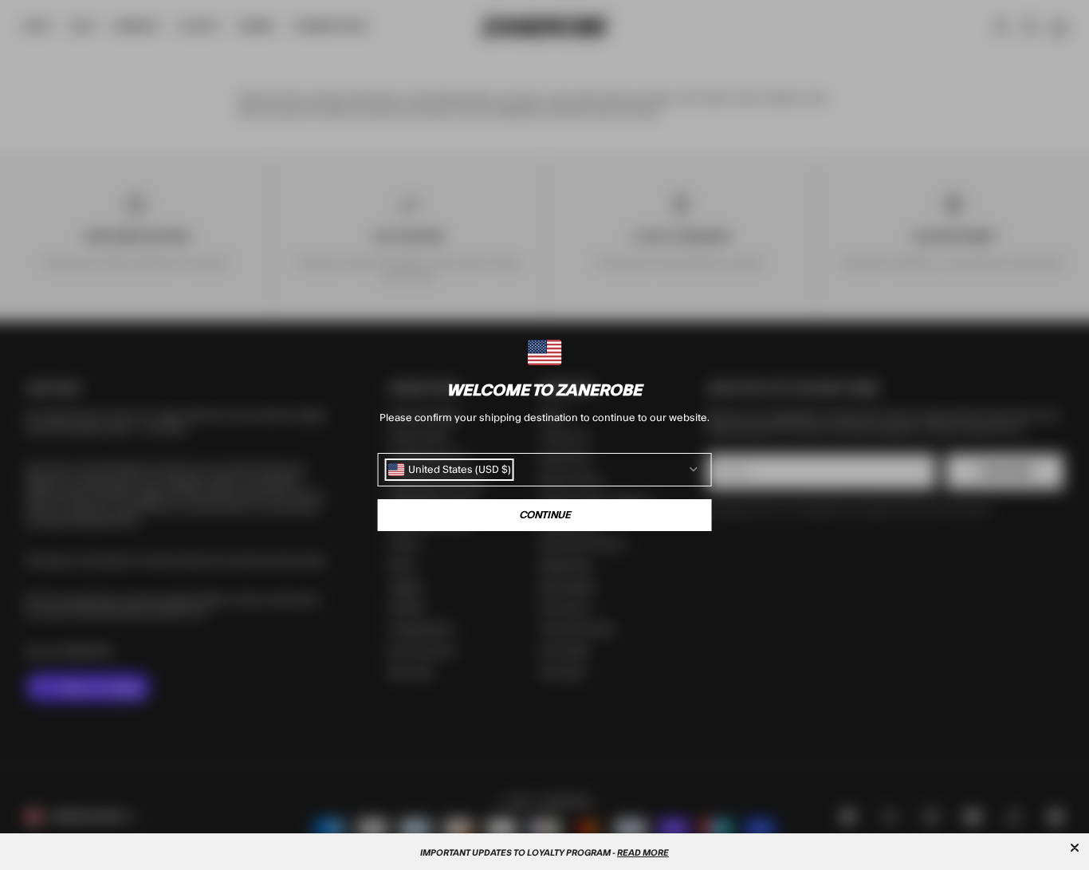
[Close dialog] (1075, 848)
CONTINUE (545, 515)
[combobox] (449, 470)
